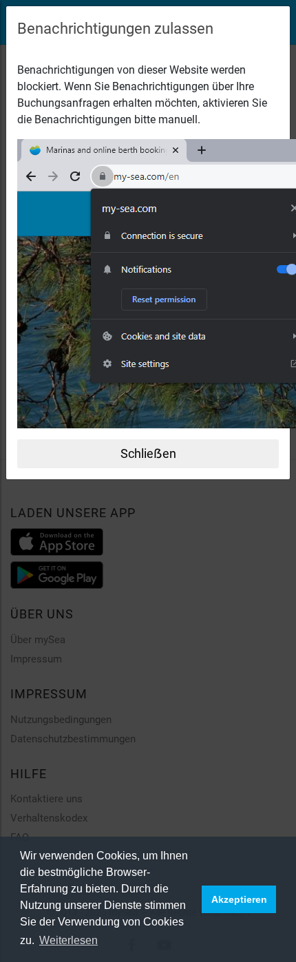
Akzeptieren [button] (239, 899)
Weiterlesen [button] (68, 940)
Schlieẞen (148, 453)
